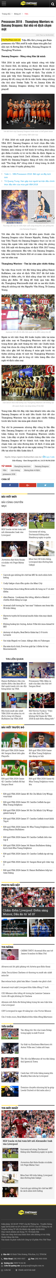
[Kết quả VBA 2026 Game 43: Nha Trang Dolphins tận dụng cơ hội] (42, 740)
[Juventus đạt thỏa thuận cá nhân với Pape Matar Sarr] (14, 549)
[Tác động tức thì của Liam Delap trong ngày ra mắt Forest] (10, 1034)
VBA (26, 14)
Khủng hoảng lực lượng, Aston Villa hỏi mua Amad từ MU (28, 625)
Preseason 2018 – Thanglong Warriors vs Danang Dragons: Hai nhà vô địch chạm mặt (27, 25)
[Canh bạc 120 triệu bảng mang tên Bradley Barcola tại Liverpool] (10, 1077)
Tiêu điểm (7, 1026)
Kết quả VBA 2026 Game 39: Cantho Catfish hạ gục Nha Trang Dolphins (27, 803)
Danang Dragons (42, 466)
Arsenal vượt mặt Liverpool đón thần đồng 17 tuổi (25, 987)
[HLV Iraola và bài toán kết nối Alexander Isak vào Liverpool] (14, 519)
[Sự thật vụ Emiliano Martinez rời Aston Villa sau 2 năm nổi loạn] (10, 1048)
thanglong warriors (22, 466)
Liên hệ (7, 1270)
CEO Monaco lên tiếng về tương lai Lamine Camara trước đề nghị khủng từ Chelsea (25, 994)
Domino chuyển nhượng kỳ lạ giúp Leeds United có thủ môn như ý (37, 1089)
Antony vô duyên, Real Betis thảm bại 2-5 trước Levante (25, 633)
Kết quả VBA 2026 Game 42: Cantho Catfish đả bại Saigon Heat (13, 781)
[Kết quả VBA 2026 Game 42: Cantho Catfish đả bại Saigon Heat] (14, 768)
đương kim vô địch (32, 470)
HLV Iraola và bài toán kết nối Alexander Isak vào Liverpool (13, 532)
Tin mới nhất (9, 1108)
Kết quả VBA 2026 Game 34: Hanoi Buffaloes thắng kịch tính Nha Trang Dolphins (27, 846)
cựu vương (15, 470)
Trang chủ (6, 14)
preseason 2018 (9, 474)
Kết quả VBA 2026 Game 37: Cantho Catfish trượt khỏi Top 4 (28, 820)
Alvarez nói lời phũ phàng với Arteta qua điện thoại (25, 966)
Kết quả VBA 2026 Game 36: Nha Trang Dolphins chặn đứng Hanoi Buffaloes (28, 828)
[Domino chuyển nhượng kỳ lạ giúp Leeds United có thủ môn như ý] (10, 1091)
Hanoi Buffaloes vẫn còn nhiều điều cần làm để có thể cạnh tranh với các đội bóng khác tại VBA (14, 685)
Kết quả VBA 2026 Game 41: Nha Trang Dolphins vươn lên (42, 781)
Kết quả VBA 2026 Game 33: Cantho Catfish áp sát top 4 (28, 855)
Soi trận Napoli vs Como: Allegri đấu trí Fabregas (26, 640)
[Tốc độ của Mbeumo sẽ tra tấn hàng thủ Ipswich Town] (10, 1063)
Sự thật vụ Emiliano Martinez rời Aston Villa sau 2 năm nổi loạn (36, 1046)
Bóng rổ (17, 14)
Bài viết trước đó (12, 727)
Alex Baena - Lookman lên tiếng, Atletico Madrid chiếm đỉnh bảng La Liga (26, 598)
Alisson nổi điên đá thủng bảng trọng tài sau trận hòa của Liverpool (26, 1003)
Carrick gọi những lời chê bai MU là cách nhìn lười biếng (27, 576)
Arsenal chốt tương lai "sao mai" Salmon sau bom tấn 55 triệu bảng (28, 606)
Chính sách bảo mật (26, 1270)
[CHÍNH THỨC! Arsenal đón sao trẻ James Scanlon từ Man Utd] (10, 955)
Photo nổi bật (10, 885)
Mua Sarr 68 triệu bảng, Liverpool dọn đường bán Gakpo (41, 562)
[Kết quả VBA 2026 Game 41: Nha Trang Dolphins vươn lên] (42, 768)
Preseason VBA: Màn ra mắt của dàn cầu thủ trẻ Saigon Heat (40, 684)
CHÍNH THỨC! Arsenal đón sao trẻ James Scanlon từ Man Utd (37, 952)
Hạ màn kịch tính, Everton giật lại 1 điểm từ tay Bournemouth (25, 647)
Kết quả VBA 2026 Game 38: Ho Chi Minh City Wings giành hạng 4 (28, 811)
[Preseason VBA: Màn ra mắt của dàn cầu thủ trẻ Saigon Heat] (42, 670)
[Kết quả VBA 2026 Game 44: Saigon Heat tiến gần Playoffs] (14, 740)
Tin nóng (7, 947)
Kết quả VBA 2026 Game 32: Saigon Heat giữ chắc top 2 (28, 863)
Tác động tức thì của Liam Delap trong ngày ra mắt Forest (36, 1031)
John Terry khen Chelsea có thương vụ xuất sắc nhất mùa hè (26, 974)
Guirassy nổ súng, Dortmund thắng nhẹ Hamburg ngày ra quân (40, 534)
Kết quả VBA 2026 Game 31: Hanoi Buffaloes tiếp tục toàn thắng (28, 871)
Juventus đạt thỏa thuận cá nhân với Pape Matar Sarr (13, 562)
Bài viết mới (9, 496)
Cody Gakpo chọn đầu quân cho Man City (22, 583)
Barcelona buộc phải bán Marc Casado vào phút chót (26, 981)
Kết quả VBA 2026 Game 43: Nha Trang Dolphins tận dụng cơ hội (40, 753)
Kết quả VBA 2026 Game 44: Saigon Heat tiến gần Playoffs (13, 753)
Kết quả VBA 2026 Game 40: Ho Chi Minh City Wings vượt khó (28, 795)
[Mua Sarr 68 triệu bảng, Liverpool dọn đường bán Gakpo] (42, 548)
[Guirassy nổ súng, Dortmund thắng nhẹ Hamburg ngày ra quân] (42, 521)
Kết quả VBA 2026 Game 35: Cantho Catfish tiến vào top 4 (27, 838)
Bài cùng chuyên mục (12, 504)
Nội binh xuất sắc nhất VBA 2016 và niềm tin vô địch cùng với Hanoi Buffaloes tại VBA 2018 (12, 715)
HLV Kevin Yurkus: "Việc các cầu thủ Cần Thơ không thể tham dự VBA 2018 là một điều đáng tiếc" (42, 715)
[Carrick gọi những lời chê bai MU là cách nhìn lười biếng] (10, 1192)
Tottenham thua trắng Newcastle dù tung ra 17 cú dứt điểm (28, 590)
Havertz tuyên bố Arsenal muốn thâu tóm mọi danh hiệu (27, 617)
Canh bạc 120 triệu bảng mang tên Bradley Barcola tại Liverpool (37, 1074)
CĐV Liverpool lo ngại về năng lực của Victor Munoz (26, 1011)
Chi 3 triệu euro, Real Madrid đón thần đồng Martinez (26, 1016)
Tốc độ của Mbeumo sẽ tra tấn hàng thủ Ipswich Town (38, 1060)
